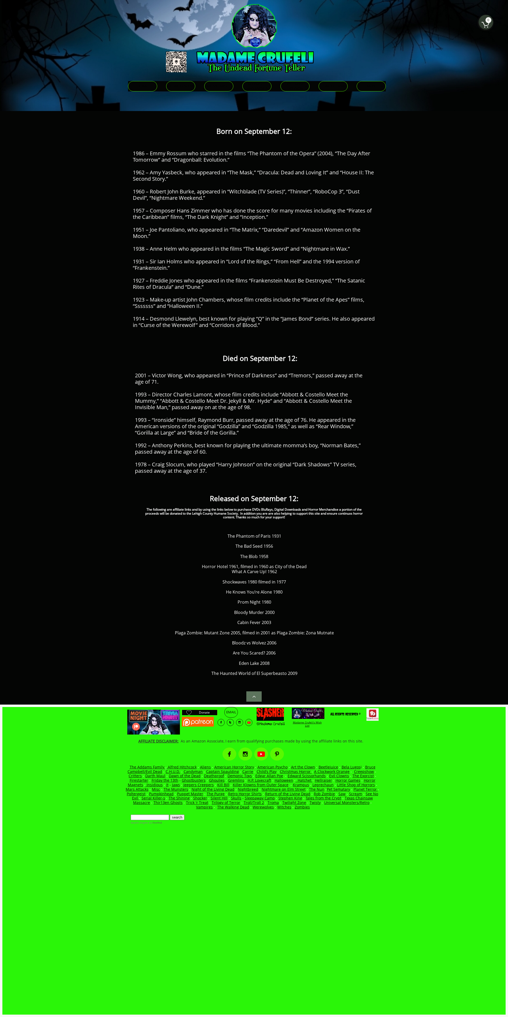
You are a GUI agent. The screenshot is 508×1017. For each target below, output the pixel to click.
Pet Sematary (338, 789)
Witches (284, 807)
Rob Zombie (324, 793)
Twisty (315, 802)
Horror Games (347, 780)
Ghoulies (217, 780)
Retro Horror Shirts (245, 793)
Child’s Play (266, 771)
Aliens (205, 767)
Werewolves (263, 807)
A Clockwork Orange (332, 771)
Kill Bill (223, 784)
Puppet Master (190, 793)
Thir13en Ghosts (168, 802)
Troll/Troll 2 (254, 802)
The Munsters (176, 789)
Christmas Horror (296, 771)
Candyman (193, 771)
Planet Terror (365, 789)
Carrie (247, 771)
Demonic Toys (240, 775)
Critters (135, 775)
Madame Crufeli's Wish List (307, 723)
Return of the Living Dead (287, 793)
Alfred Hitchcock (182, 767)
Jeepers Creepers (198, 784)
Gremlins (236, 780)
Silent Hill (219, 798)
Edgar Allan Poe (269, 775)
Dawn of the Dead (185, 775)
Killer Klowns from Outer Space (260, 784)
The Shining (179, 798)
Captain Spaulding (222, 771)
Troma (273, 802)
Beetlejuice (328, 767)
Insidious (154, 784)
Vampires (204, 807)
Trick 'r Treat (197, 802)
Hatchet (305, 780)
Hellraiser (323, 780)
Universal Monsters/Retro (346, 802)
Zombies (302, 807)
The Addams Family (147, 767)
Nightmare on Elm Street (284, 789)
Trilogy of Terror (226, 802)
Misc (156, 789)
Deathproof (214, 775)
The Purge (216, 793)
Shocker (200, 798)
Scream (355, 793)
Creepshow (364, 771)
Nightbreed (248, 789)
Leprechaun (323, 784)
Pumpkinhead (161, 793)
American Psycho (272, 767)
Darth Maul (155, 775)
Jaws (176, 784)
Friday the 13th (165, 780)
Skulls (236, 798)
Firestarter (139, 780)
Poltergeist (136, 793)
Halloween (284, 780)
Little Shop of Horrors (356, 784)
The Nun (316, 789)
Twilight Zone (294, 802)
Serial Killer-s (153, 798)
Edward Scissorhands (307, 775)
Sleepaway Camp (260, 798)
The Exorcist (363, 775)
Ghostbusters (194, 780)
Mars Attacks (137, 789)
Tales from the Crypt (323, 798)
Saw (342, 793)
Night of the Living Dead (213, 789)
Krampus (301, 784)
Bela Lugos (351, 767)
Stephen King (290, 798)
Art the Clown (303, 767)
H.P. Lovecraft (259, 780)
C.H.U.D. (173, 771)
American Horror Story (234, 767)
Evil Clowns (339, 775)
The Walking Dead (233, 807)
